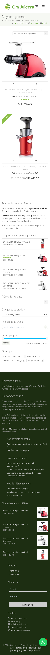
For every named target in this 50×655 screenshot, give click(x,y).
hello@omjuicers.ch (19, 624)
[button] (43, 642)
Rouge (19, 360)
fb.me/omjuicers (18, 627)
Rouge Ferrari (33, 360)
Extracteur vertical (12, 166)
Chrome (6, 360)
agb (12, 647)
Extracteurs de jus (16, 20)
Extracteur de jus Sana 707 (25, 96)
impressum (34, 650)
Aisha (9, 415)
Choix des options (13, 84)
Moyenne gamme (25, 93)
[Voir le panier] (36, 6)
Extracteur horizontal (15, 90)
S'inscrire (27, 604)
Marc (11, 429)
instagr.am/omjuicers (20, 630)
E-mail (44, 23)
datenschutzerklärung (26, 647)
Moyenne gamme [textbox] (24, 314)
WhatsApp (34, 23)
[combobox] (25, 314)
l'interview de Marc (14, 386)
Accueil (4, 20)
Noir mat (17, 356)
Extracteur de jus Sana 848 (25, 173)
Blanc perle (31, 356)
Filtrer (6, 343)
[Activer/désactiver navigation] (43, 6)
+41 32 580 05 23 (20, 23)
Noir (5, 356)
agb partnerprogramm (26, 649)
